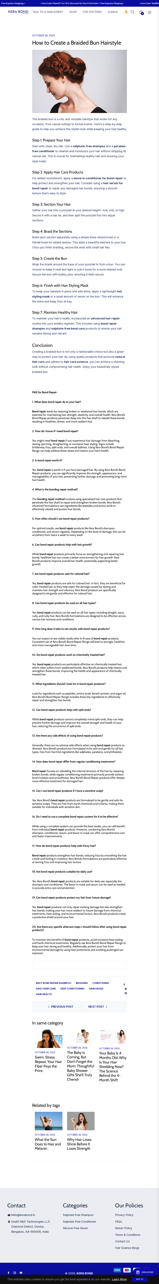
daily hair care (46, 988)
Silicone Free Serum (75, 1228)
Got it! (139, 1279)
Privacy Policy (124, 1215)
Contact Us (122, 1241)
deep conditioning (72, 988)
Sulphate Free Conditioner (79, 1221)
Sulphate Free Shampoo (78, 1215)
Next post (96, 1006)
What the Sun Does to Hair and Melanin (48, 1144)
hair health (44, 994)
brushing (82, 983)
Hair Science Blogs (127, 1247)
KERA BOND (85, 1273)
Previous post (62, 1006)
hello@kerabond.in (23, 1215)
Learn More (119, 1279)
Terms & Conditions (127, 1234)
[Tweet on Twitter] (126, 988)
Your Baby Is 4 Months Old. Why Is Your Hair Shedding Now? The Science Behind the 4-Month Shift (113, 1066)
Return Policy (123, 1228)
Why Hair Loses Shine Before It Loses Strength (79, 1144)
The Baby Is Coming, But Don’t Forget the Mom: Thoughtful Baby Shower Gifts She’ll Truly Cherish (80, 1066)
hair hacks (96, 988)
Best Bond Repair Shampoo (53, 983)
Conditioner (100, 983)
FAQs (118, 1221)
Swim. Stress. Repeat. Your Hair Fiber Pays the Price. (48, 1064)
